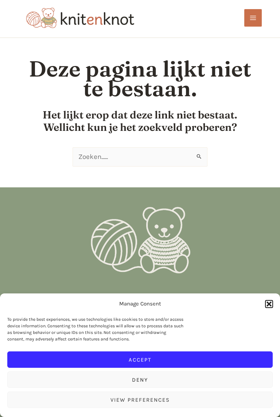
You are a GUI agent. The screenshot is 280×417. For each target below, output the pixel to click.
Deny (140, 380)
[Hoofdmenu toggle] (253, 18)
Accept (140, 359)
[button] (269, 304)
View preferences (140, 400)
